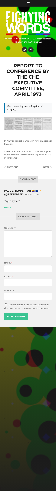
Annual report (14, 140)
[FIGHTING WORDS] (28, 23)
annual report (43, 151)
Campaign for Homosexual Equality (25, 154)
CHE (48, 154)
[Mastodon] (24, 49)
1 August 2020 (32, 194)
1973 (8, 151)
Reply (7, 207)
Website (9, 290)
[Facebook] (31, 49)
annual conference (23, 151)
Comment (10, 228)
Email (8, 276)
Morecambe (12, 157)
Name (8, 262)
